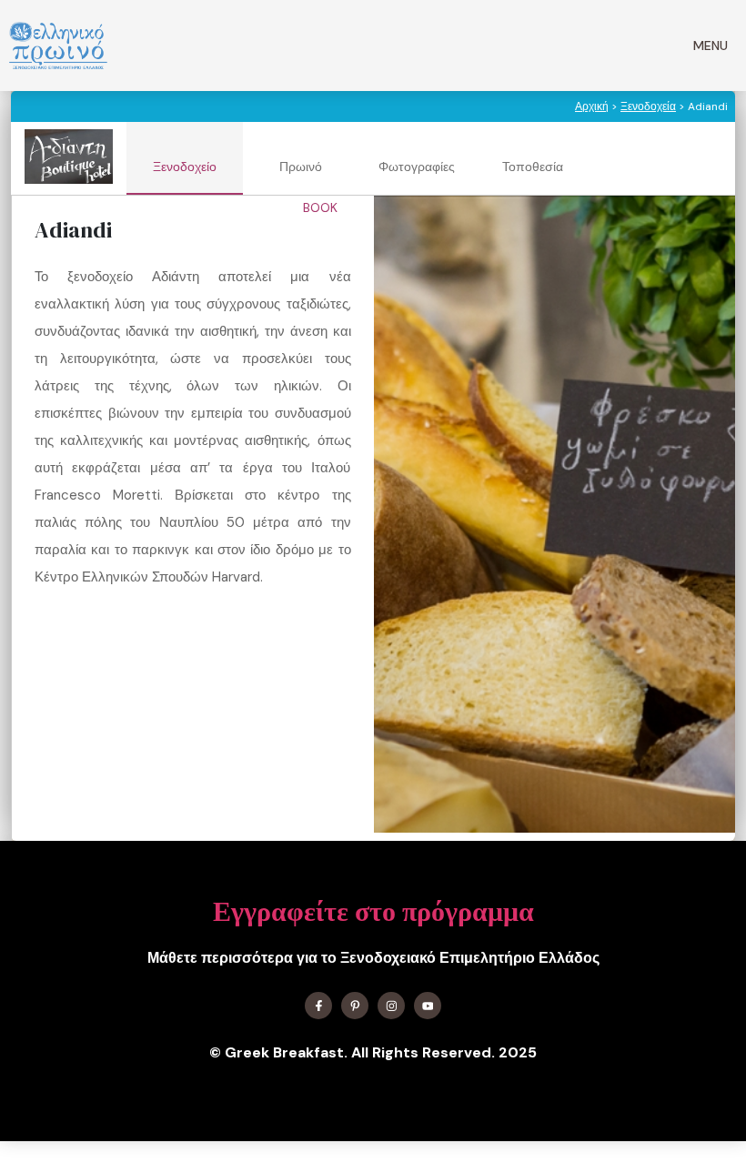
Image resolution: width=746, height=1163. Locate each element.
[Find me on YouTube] (427, 1005)
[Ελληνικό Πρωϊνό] (58, 45)
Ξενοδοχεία (648, 106)
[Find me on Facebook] (318, 1005)
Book (322, 207)
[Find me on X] (354, 1005)
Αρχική (592, 106)
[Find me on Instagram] (391, 1005)
